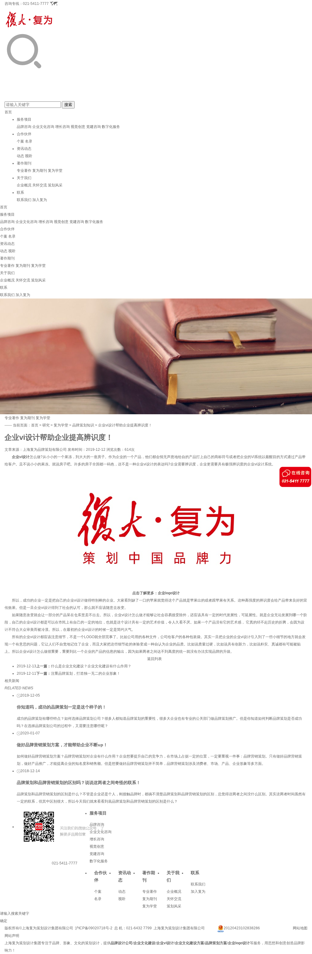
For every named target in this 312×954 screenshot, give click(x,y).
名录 (28, 141)
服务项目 (24, 119)
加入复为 (39, 200)
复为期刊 (39, 170)
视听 (28, 156)
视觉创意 (78, 127)
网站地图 (300, 928)
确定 (3, 921)
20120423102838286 (242, 928)
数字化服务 (111, 127)
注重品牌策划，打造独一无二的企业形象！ (85, 673)
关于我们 (24, 178)
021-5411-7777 (36, 4)
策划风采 (55, 185)
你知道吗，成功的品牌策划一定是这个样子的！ (61, 707)
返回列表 (154, 659)
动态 (20, 156)
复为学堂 (55, 170)
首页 (8, 112)
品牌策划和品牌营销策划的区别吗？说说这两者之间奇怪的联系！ (78, 782)
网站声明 (12, 936)
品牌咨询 (24, 127)
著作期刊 (24, 163)
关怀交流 (39, 185)
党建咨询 (93, 127)
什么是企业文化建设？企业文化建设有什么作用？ (91, 666)
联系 (20, 192)
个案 (20, 141)
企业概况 (24, 185)
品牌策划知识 (83, 425)
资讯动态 (24, 149)
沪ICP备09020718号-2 (93, 928)
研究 (46, 425)
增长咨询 (62, 127)
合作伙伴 (24, 134)
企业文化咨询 (43, 127)
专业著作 (24, 170)
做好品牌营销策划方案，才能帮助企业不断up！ (62, 744)
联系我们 (24, 200)
